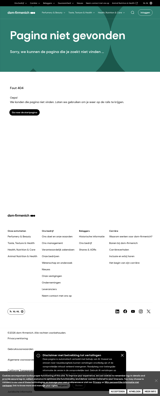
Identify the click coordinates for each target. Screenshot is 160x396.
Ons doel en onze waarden (57, 236)
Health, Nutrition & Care (21, 249)
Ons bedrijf (48, 231)
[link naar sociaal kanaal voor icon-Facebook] (125, 311)
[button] (132, 12)
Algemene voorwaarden (21, 359)
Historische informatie (92, 236)
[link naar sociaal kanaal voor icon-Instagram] (141, 311)
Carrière (113, 231)
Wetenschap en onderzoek (57, 262)
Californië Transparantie (22, 370)
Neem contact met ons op (57, 295)
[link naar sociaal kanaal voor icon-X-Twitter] (148, 311)
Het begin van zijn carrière (124, 262)
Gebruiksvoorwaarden (20, 349)
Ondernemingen (51, 282)
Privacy (97, 382)
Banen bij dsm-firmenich (123, 243)
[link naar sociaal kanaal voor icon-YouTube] (133, 311)
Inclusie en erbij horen (121, 256)
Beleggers (84, 231)
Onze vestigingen (52, 276)
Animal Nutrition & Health (22, 256)
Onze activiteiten (17, 231)
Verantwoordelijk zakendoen (58, 249)
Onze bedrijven (50, 256)
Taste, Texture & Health (21, 243)
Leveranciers (49, 289)
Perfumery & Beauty (19, 236)
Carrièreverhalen (119, 249)
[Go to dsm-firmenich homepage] (21, 12)
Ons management (52, 243)
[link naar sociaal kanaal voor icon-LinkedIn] (117, 311)
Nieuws (46, 269)
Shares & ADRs (87, 249)
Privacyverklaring (18, 338)
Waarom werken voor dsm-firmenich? (130, 236)
